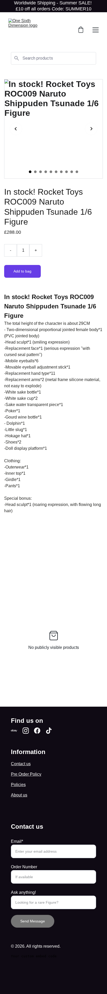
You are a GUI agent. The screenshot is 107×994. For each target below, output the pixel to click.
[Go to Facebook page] (37, 730)
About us (19, 795)
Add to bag (22, 271)
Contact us (21, 764)
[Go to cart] (80, 30)
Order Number (24, 867)
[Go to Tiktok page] (49, 730)
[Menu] (95, 30)
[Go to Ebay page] (14, 730)
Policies (18, 784)
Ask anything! (23, 892)
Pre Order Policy (26, 774)
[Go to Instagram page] (26, 730)
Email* (17, 841)
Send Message (32, 921)
